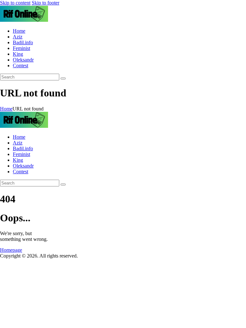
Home (6, 108)
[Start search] (63, 78)
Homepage (11, 250)
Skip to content (15, 2)
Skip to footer (45, 2)
